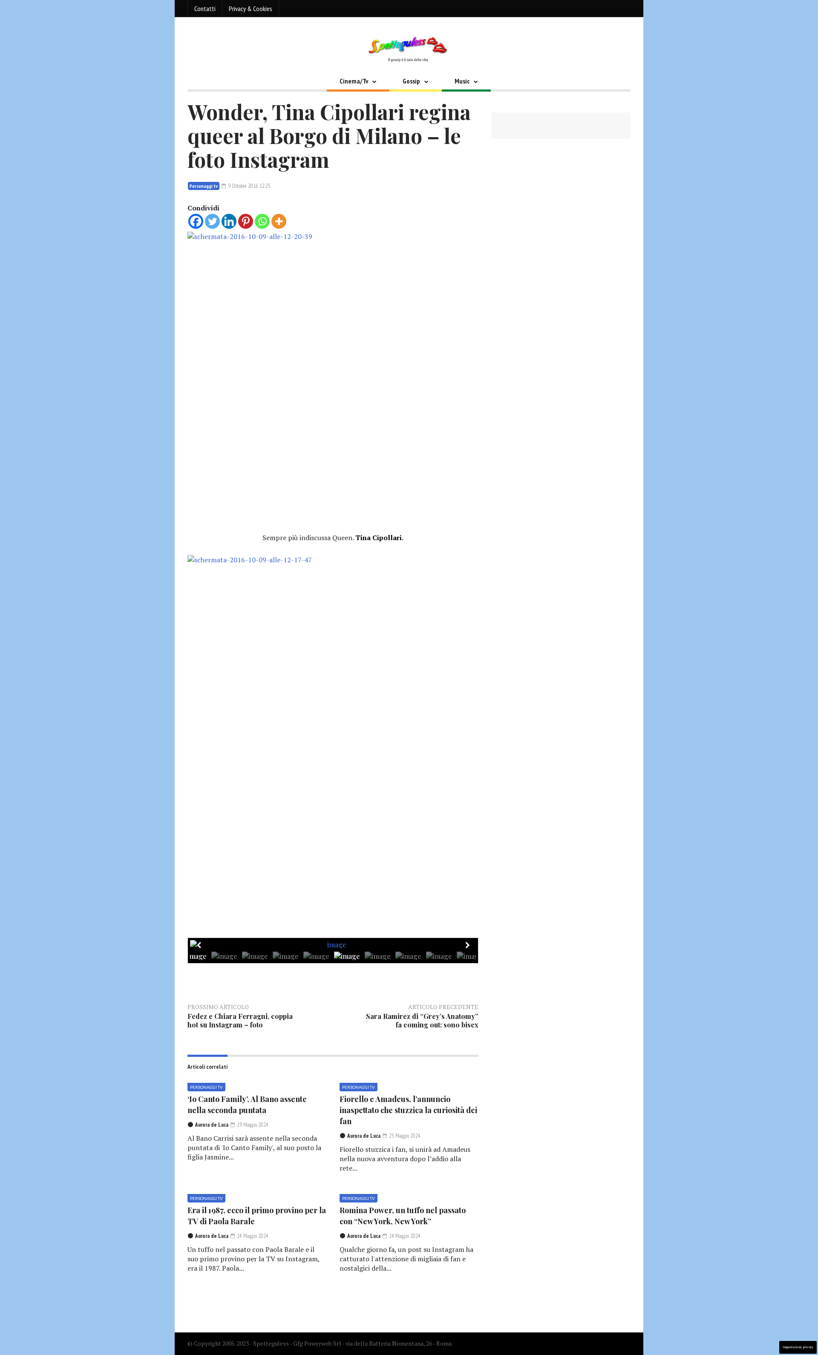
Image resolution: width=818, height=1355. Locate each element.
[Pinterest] (245, 221)
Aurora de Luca (211, 1124)
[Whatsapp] (262, 221)
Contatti (205, 8)
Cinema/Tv (354, 81)
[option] (333, 944)
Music (462, 81)
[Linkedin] (229, 221)
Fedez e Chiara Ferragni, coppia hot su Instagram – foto (240, 1020)
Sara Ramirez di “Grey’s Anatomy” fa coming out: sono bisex (422, 1020)
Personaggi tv (204, 186)
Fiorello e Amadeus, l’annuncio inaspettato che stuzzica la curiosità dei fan (408, 1110)
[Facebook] (195, 221)
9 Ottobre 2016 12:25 (249, 186)
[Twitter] (212, 221)
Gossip (411, 81)
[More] (278, 221)
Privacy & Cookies (250, 8)
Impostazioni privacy (798, 1347)
